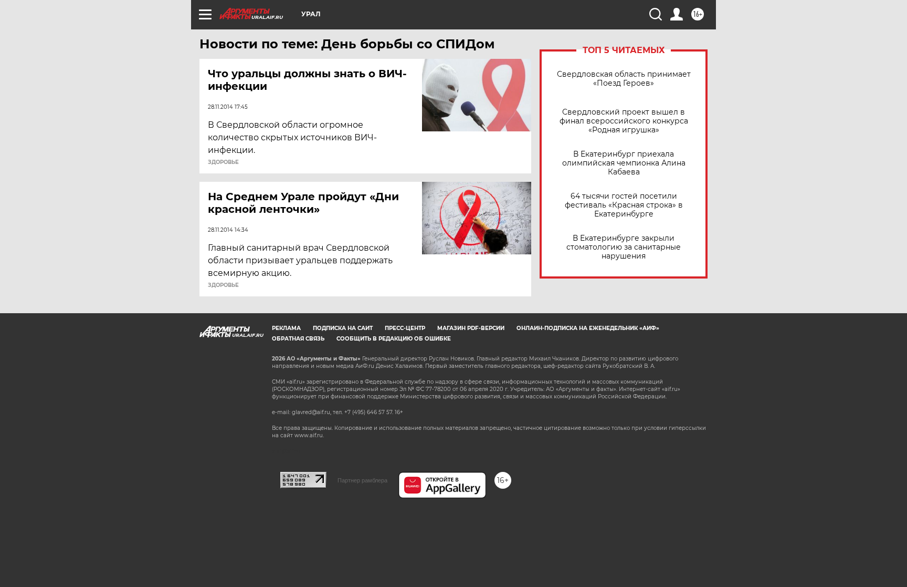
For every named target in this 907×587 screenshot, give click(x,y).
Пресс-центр (405, 328)
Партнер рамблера (362, 480)
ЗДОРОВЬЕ (223, 162)
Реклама (286, 328)
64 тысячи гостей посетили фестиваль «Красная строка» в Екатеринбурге (624, 205)
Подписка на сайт (343, 328)
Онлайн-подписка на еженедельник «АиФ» (587, 328)
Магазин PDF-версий (470, 328)
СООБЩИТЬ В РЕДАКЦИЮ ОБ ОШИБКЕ (393, 338)
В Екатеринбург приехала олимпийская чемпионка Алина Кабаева (623, 163)
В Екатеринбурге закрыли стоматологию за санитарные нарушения (623, 247)
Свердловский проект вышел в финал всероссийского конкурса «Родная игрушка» (624, 121)
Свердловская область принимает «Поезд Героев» (624, 79)
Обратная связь (298, 338)
